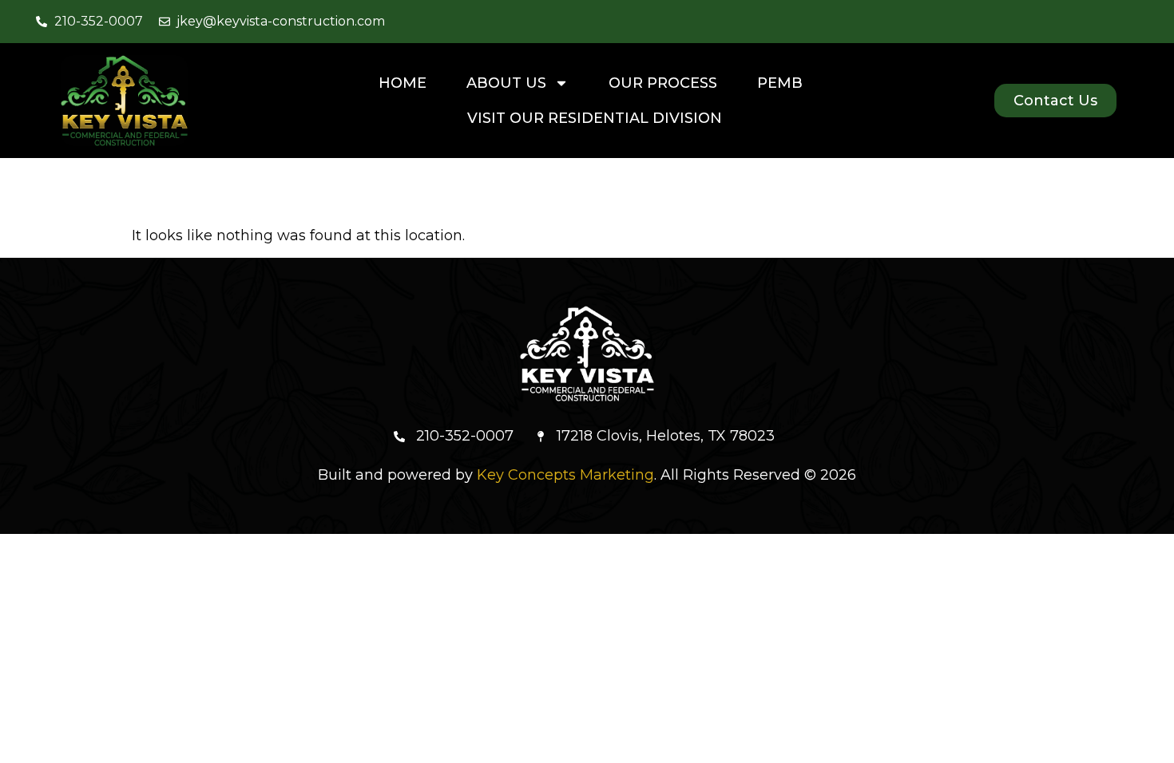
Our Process (663, 83)
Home (402, 83)
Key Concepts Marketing (565, 475)
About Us (506, 83)
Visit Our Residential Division (594, 118)
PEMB (780, 83)
